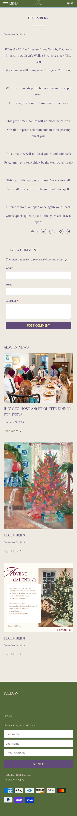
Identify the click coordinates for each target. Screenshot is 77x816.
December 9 (14, 535)
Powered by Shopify (14, 779)
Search (8, 716)
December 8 (14, 638)
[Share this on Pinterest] (60, 231)
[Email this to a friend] (69, 231)
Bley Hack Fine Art (21, 774)
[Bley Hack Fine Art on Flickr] (4, 705)
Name (9, 268)
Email (9, 284)
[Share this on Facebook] (51, 231)
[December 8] (38, 597)
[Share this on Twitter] (43, 231)
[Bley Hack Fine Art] (38, 3)
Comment (12, 301)
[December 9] (38, 485)
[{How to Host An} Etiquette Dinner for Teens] (38, 378)
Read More (11, 431)
